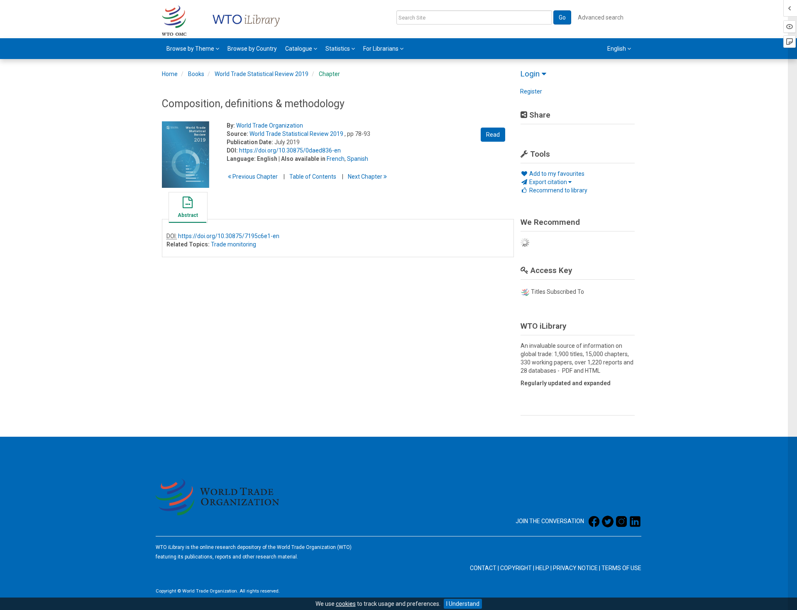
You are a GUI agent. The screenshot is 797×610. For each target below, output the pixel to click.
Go (562, 17)
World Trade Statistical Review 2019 (261, 74)
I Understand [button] (462, 603)
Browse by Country (252, 48)
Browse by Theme (190, 48)
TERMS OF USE (621, 568)
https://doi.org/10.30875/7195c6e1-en (228, 236)
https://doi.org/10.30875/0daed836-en (290, 150)
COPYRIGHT (516, 568)
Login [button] (531, 74)
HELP (542, 568)
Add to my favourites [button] (556, 173)
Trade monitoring (233, 244)
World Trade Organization (269, 125)
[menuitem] (192, 48)
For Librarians (381, 48)
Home (170, 74)
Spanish (357, 158)
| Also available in (302, 158)
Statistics (338, 48)
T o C (312, 176)
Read (493, 134)
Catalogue (299, 48)
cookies (346, 603)
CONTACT (483, 568)
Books (196, 74)
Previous (254, 176)
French (336, 158)
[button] (187, 208)
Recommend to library (557, 190)
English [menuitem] (617, 48)
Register (531, 91)
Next (366, 176)
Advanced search (600, 17)
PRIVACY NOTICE (575, 568)
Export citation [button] (548, 182)
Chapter (329, 74)
